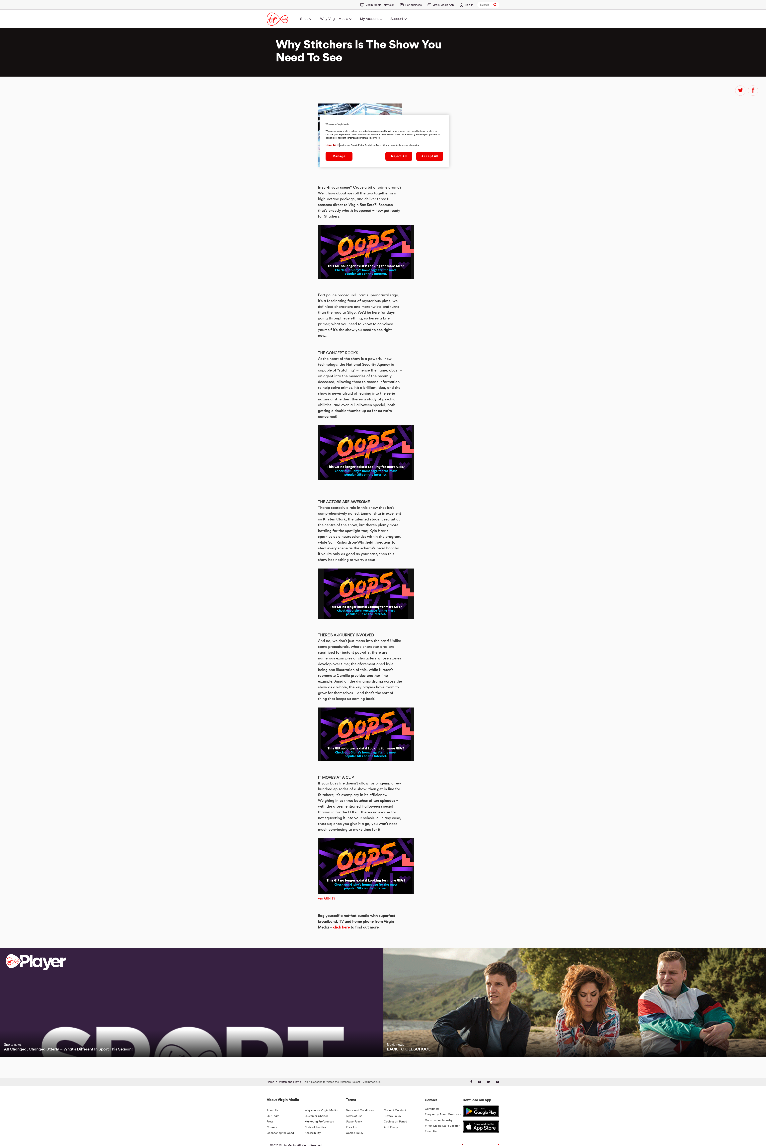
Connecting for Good (280, 1133)
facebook (753, 91)
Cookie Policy (354, 1133)
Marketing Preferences (319, 1121)
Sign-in (469, 4)
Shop (304, 19)
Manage (339, 156)
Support (396, 19)
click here (341, 927)
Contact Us (432, 1109)
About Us (272, 1110)
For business (413, 4)
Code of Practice (315, 1127)
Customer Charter (316, 1116)
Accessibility (313, 1133)
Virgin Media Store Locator (442, 1125)
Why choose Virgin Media (321, 1110)
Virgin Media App (443, 4)
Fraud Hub (431, 1131)
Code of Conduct (395, 1110)
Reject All (399, 156)
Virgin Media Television (380, 4)
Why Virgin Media (334, 19)
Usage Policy (354, 1121)
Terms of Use (354, 1116)
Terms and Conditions (360, 1110)
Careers (272, 1127)
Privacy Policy (392, 1116)
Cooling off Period (395, 1121)
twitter (740, 91)
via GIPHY (327, 898)
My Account (369, 19)
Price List (352, 1127)
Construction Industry (438, 1120)
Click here (332, 145)
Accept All (429, 156)
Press (270, 1121)
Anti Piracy (391, 1127)
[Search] (495, 4)
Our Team (273, 1116)
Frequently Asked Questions (443, 1114)
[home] (272, 1082)
